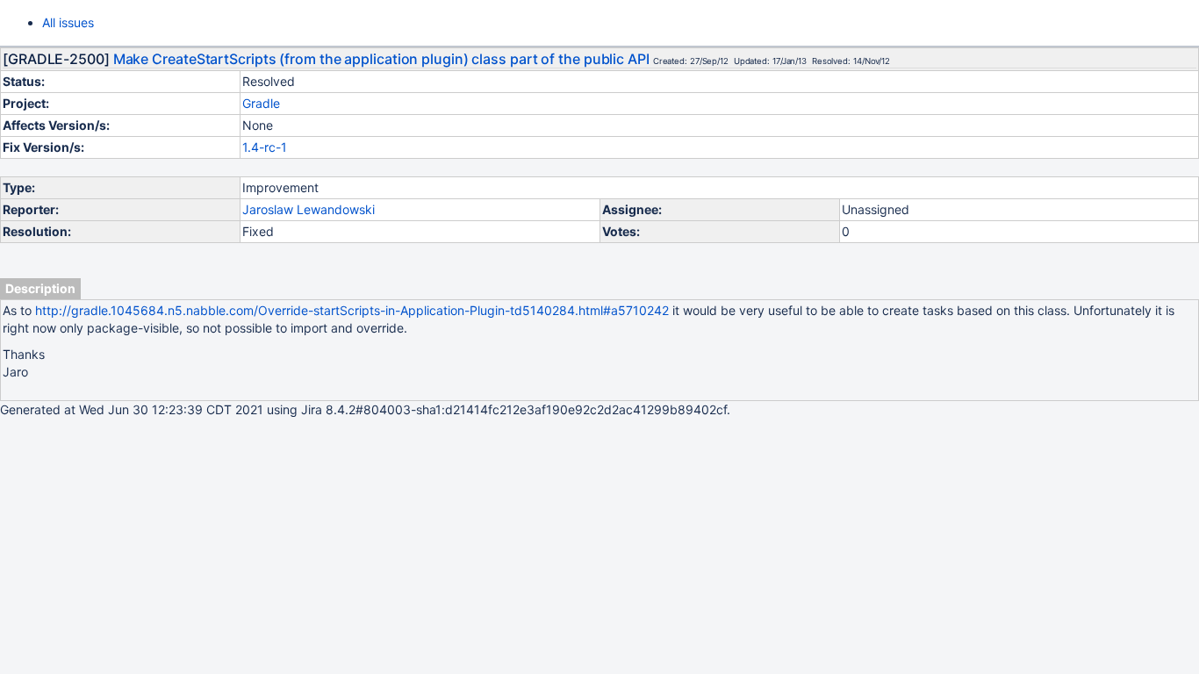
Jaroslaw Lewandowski (308, 209)
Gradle (261, 103)
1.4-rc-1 (264, 147)
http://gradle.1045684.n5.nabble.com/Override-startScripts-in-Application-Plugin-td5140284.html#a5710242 (352, 310)
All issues (68, 22)
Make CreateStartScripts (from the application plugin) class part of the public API (381, 59)
